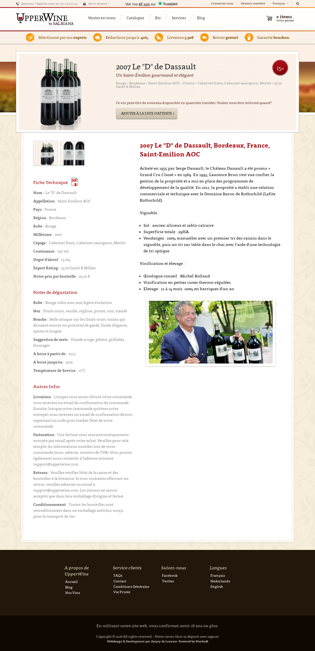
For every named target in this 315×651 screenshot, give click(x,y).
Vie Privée (121, 592)
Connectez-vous (222, 3)
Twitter (168, 581)
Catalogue (135, 17)
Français (279, 3)
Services (179, 17)
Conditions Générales (131, 586)
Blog (201, 17)
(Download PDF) (74, 182)
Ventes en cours (102, 17)
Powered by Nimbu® (193, 641)
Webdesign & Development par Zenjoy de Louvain (142, 641)
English (216, 586)
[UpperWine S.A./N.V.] (45, 19)
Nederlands (220, 581)
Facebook (170, 575)
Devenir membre (253, 3)
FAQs (117, 575)
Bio (158, 17)
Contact (119, 581)
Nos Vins (72, 592)
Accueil (71, 581)
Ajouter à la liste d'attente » (147, 113)
